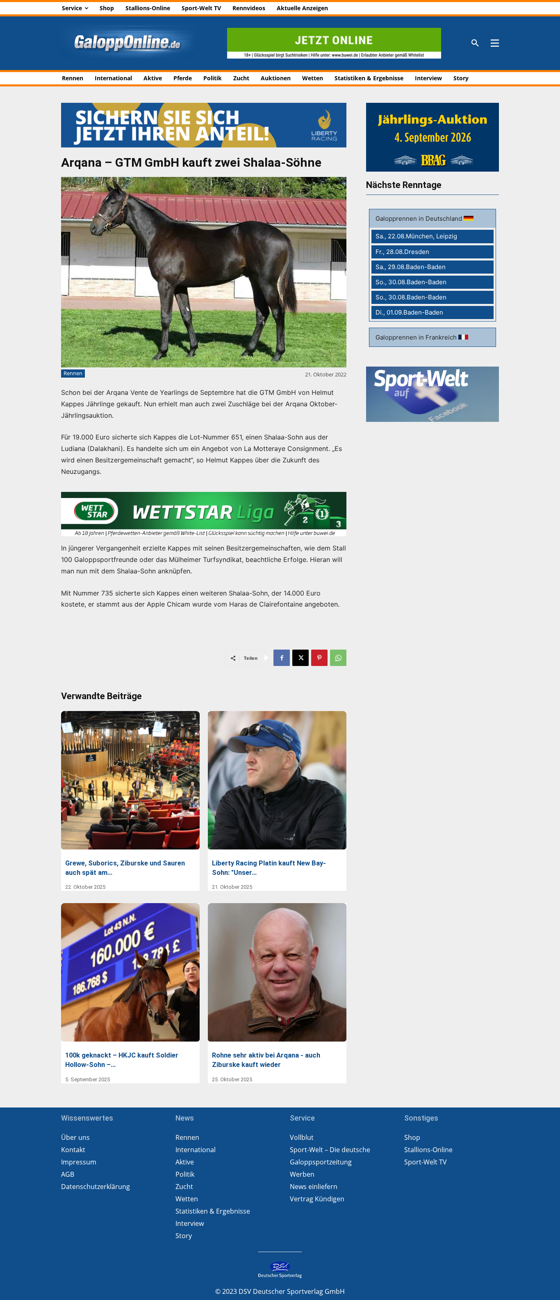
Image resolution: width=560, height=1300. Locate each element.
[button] (475, 43)
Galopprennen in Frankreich (417, 337)
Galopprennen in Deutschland (420, 218)
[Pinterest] (319, 658)
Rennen (73, 373)
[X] (300, 658)
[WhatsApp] (338, 658)
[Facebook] (281, 658)
